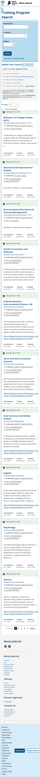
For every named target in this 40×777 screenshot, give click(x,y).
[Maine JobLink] (20, 3)
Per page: (5, 104)
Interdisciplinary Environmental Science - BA (17, 303)
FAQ (5, 662)
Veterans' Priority (9, 687)
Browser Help (8, 669)
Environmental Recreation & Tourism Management (18, 211)
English (7, 473)
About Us (7, 660)
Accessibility (7, 689)
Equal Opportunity (9, 685)
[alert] (20, 112)
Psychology (9, 527)
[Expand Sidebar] (2, 10)
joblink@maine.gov (9, 712)
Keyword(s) (8, 23)
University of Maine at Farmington (13, 254)
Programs (7, 673)
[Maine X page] (9, 646)
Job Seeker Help (9, 664)
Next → (33, 628)
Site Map (6, 675)
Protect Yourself (9, 671)
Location (7, 32)
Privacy (6, 683)
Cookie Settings (9, 693)
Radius (6, 41)
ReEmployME (8, 702)
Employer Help (8, 667)
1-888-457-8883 (8, 710)
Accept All (20, 751)
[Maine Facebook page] (5, 646)
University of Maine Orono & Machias (14, 123)
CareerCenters (8, 714)
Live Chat (6, 716)
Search (7, 53)
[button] (2, 3)
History (7, 579)
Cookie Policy (8, 691)
